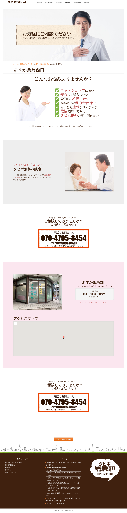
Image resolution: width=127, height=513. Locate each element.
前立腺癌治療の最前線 (54, 470)
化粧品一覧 (59, 2)
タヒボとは (39, 2)
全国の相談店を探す (27, 64)
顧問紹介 (8, 467)
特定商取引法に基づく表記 (13, 462)
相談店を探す (77, 2)
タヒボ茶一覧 (49, 2)
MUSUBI (67, 2)
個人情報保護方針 (10, 465)
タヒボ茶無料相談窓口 (67, 510)
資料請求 (86, 2)
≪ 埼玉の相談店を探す (64, 439)
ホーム (15, 64)
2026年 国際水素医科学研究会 (56, 467)
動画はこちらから (10, 472)
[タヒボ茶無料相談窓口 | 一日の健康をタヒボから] (17, 2)
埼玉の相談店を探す (43, 64)
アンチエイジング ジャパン (55, 503)
